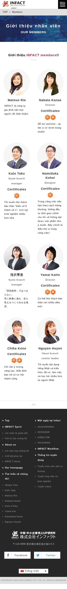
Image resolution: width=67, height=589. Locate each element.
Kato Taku (10, 490)
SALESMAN (44, 443)
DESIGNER (44, 432)
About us (10, 444)
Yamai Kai (10, 511)
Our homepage (14, 467)
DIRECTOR (44, 437)
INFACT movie (12, 461)
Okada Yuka (11, 485)
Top (7, 420)
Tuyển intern (44, 487)
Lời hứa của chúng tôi (17, 451)
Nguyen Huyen (13, 522)
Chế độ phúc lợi (14, 456)
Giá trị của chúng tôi (16, 438)
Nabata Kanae (13, 501)
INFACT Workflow (48, 448)
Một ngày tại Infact (49, 420)
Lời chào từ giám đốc (16, 433)
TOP (5, 12)
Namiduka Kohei (14, 517)
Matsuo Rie (11, 496)
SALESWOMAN (46, 427)
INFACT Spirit (13, 427)
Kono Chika (11, 506)
